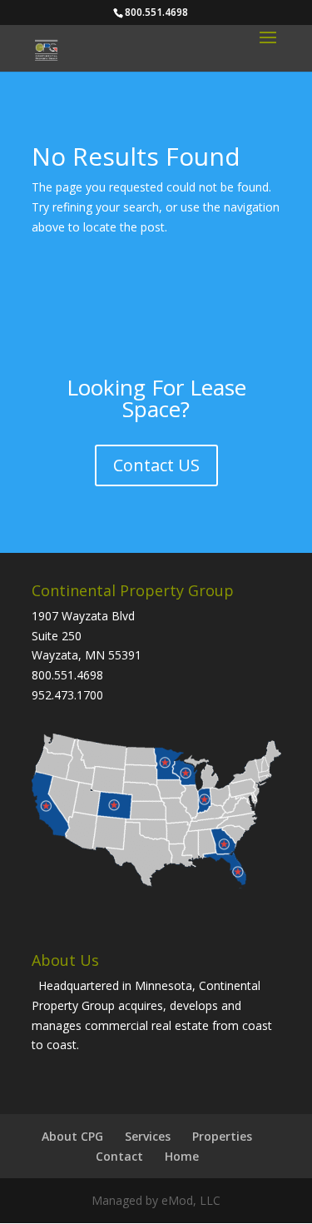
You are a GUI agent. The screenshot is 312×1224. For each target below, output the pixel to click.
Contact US (156, 465)
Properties (222, 1136)
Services (148, 1136)
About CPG (72, 1136)
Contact (119, 1156)
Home (182, 1156)
